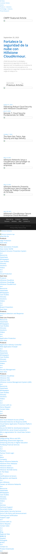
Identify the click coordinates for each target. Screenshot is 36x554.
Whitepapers (4, 259)
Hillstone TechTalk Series (8, 470)
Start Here (3, 243)
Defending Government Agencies (11, 441)
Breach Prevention (6, 307)
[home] (6, 231)
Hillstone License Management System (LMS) (15, 382)
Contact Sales (4, 409)
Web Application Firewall (8, 347)
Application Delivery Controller (11, 345)
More (2, 457)
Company (3, 459)
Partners (7, 221)
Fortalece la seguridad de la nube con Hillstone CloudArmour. (16, 49)
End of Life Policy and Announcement (13, 513)
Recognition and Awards (8, 478)
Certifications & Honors (8, 476)
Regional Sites (5, 534)
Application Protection (8, 338)
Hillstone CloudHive (7, 280)
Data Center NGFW (6, 249)
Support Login (5, 518)
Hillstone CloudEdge (7, 282)
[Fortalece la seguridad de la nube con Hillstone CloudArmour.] (18, 28)
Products (18, 219)
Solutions (25, 219)
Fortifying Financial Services (10, 445)
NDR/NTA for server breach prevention (13, 430)
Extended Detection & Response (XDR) (13, 422)
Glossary (14, 221)
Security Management (7, 370)
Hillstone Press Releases (8, 464)
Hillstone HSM (5, 380)
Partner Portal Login (7, 453)
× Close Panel (4, 553)
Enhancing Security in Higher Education (14, 443)
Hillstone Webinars (6, 468)
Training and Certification (9, 515)
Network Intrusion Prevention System (13, 251)
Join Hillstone (4, 482)
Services (3, 505)
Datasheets (4, 257)
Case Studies (4, 261)
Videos (2, 268)
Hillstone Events (5, 466)
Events (2, 5)
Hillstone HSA (5, 378)
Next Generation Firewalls (9, 247)
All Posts (2, 1)
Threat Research (4, 11)
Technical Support (6, 507)
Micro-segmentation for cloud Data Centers (15, 432)
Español (3, 538)
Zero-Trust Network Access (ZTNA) (12, 420)
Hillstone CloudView (7, 376)
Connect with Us (5, 405)
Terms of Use (22, 227)
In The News (4, 472)
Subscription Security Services (10, 511)
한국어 (2, 542)
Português (3, 540)
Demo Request (5, 407)
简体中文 (3, 536)
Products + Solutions (5, 7)
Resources (3, 255)
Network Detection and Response (12, 313)
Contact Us (26, 221)
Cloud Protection (6, 274)
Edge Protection (5, 241)
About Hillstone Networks (9, 461)
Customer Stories (5, 3)
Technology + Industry (6, 9)
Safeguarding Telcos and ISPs (10, 438)
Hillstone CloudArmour (8, 284)
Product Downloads (7, 549)
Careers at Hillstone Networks (10, 484)
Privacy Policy (14, 227)
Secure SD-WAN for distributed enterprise (14, 428)
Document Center (6, 509)
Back (1, 253)
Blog (20, 221)
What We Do (9, 219)
